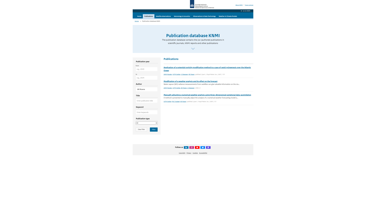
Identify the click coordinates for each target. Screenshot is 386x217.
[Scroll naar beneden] (193, 49)
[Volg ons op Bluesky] (202, 147)
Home (139, 16)
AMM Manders (168, 74)
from (137, 66)
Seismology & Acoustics (182, 16)
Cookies (195, 153)
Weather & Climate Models (228, 16)
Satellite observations (163, 16)
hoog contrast (249, 5)
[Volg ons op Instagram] (191, 147)
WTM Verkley (176, 74)
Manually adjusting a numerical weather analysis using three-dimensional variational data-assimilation (207, 95)
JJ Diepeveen (184, 74)
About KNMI (239, 5)
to (136, 74)
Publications (148, 16)
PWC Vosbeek (176, 101)
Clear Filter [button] (141, 129)
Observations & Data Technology (204, 16)
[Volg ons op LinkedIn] (186, 147)
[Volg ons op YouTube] (197, 147)
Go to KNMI (246, 11)
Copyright (182, 153)
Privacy (189, 153)
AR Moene (191, 74)
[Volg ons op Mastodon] (208, 147)
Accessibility (203, 153)
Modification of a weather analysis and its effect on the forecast (190, 81)
